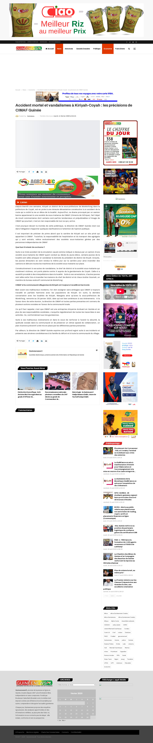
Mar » (64, 720)
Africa (106, 613)
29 (87, 717)
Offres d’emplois (33, 42)
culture (120, 632)
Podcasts (113, 260)
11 (65, 710)
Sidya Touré (108, 659)
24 (60, 717)
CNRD (125, 625)
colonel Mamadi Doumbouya (112, 629)
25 (66, 717)
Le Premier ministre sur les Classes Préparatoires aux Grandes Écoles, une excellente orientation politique (120, 584)
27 (76, 717)
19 (71, 714)
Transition (130, 659)
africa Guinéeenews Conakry (119, 613)
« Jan (59, 720)
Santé (124, 655)
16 (93, 710)
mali (105, 648)
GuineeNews (106, 260)
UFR (112, 663)
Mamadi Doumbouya (116, 648)
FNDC (106, 636)
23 (93, 714)
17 (60, 714)
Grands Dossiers (83, 49)
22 (87, 714)
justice (124, 640)
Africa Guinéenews (110, 617)
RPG (118, 655)
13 (76, 710)
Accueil (50, 49)
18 (65, 714)
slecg (122, 659)
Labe (124, 644)
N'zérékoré (114, 651)
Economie (108, 49)
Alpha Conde (115, 621)
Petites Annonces (54, 42)
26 (71, 717)
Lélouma (131, 644)
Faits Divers (120, 49)
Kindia (118, 644)
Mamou (127, 648)
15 (87, 710)
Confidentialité (76, 732)
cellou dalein (116, 625)
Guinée (117, 640)
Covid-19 (107, 632)
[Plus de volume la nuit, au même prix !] (108, 572)
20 (76, 714)
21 (82, 714)
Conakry (126, 629)
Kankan (130, 640)
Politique (96, 49)
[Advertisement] (76, 70)
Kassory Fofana (108, 644)
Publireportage (20, 42)
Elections (127, 632)
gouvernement (122, 636)
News (59, 49)
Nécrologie (43, 42)
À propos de (19, 732)
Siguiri (116, 659)
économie (107, 667)
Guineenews (108, 640)
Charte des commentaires (50, 732)
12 (71, 710)
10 (60, 710)
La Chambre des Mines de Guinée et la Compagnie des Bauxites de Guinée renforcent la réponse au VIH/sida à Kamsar (119, 558)
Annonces (69, 49)
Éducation (128, 663)
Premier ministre (109, 655)
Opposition (123, 651)
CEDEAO (107, 625)
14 (82, 710)
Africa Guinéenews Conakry (126, 617)
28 (82, 717)
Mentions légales (32, 732)
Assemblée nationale (128, 621)
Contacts (65, 732)
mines (106, 651)
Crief (113, 632)
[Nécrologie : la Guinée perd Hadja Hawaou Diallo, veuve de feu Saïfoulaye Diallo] (84, 381)
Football (113, 636)
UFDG (106, 663)
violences (119, 663)
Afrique (106, 621)
